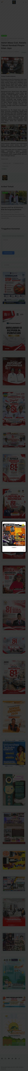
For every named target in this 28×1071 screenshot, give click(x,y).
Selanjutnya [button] (24, 535)
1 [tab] (12, 547)
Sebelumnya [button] (4, 535)
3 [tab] (15, 547)
